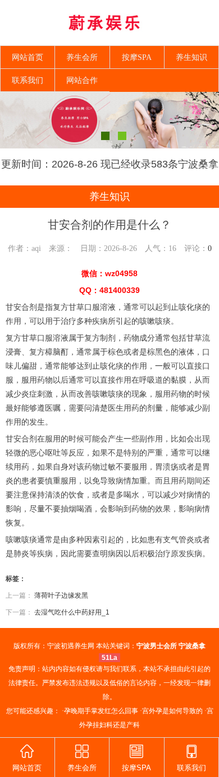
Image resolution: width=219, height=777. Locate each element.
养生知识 (191, 57)
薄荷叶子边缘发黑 (61, 595)
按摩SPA (137, 57)
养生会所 (82, 57)
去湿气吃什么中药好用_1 (72, 612)
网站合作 (82, 80)
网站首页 (27, 57)
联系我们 (27, 80)
